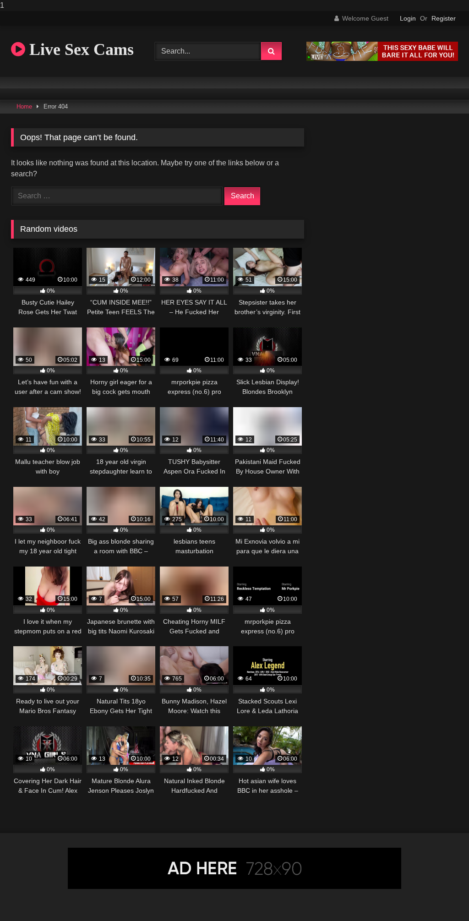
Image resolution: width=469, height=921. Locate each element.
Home (24, 106)
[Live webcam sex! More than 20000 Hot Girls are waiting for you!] (382, 58)
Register (443, 18)
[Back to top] (441, 895)
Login (408, 18)
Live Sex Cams (79, 49)
